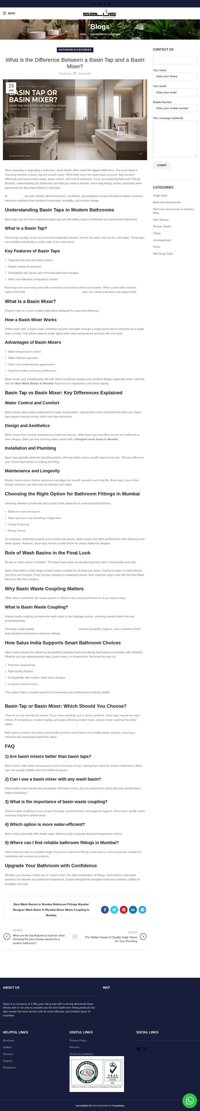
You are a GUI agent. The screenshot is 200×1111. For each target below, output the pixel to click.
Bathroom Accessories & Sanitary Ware (173, 211)
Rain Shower (161, 219)
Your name (159, 70)
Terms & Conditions (82, 1054)
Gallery (7, 1047)
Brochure (8, 1040)
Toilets (157, 233)
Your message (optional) (168, 118)
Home (83, 34)
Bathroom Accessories (105, 34)
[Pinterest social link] (99, 3)
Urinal (156, 246)
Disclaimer (9, 1067)
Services (8, 1054)
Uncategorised (162, 240)
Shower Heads (162, 226)
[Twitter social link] (94, 3)
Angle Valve (160, 195)
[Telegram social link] (109, 3)
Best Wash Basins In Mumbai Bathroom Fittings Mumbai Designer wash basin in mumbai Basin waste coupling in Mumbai (51, 910)
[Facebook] (138, 1050)
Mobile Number (162, 102)
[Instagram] (144, 1050)
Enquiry (7, 1060)
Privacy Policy (78, 1040)
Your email (159, 86)
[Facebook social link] (90, 3)
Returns (74, 1047)
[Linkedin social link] (104, 3)
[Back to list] (75, 937)
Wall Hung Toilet (163, 253)
